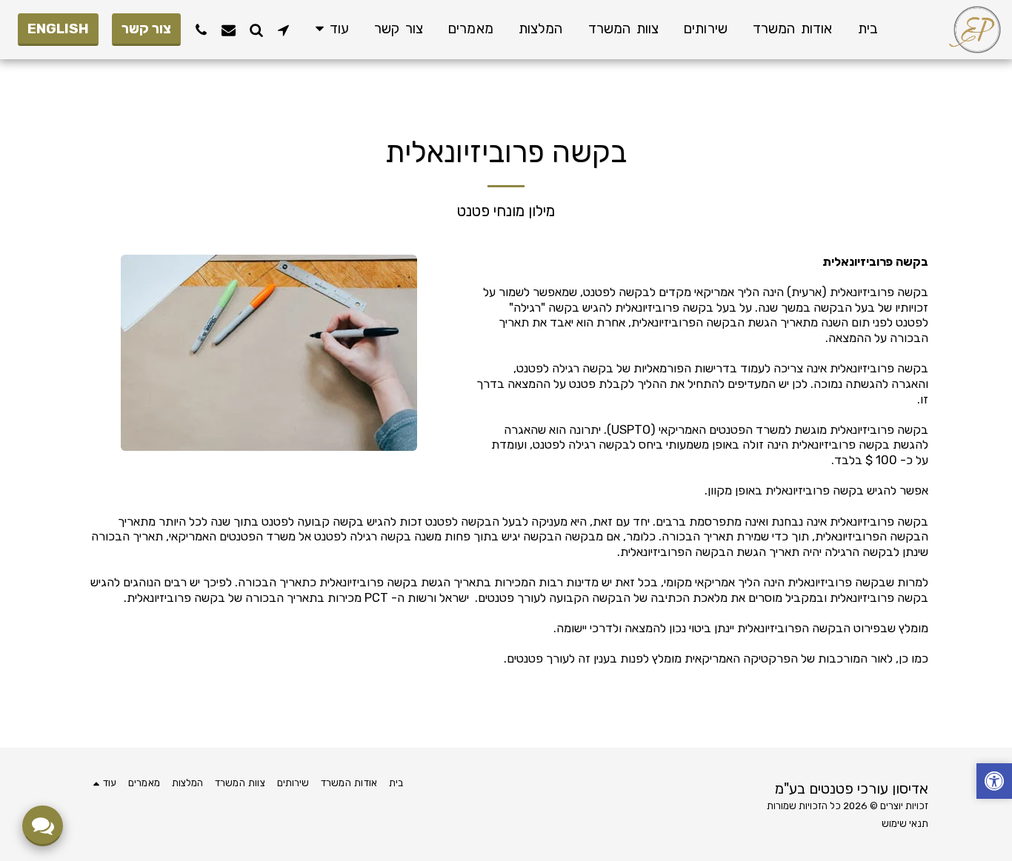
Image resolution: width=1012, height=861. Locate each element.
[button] (283, 29)
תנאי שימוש (905, 823)
